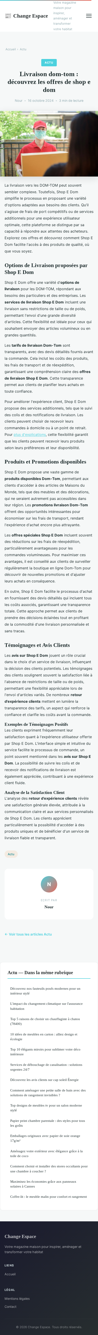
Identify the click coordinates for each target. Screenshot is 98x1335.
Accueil (10, 49)
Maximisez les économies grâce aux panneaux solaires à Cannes (43, 1184)
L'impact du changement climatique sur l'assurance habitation (46, 1006)
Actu (23, 49)
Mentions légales (17, 1298)
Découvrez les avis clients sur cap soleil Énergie (44, 1080)
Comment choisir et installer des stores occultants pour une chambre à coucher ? (49, 1168)
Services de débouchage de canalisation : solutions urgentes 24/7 (46, 1067)
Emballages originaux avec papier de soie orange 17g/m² (45, 1138)
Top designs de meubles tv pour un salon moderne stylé (46, 1107)
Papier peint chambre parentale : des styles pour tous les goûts (47, 1123)
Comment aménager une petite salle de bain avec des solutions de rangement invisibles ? (48, 1092)
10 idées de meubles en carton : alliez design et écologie (43, 1036)
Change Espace (26, 16)
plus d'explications (30, 434)
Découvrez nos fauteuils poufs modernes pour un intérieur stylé (45, 991)
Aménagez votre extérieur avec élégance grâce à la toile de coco (46, 1153)
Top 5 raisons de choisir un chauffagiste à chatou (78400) (45, 1021)
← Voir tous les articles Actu (28, 934)
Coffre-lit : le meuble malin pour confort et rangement (48, 1196)
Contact (10, 1306)
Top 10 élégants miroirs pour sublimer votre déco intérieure (45, 1051)
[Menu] (88, 15)
